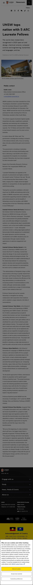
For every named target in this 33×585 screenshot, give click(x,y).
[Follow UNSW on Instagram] (15, 10)
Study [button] (4, 484)
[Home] (10, 2)
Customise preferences (16, 578)
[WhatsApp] (28, 10)
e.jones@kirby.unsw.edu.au (11, 96)
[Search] (29, 2)
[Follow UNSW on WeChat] (21, 10)
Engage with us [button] (7, 479)
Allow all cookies (16, 569)
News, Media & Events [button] (10, 489)
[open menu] (3, 2)
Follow (28, 8)
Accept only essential (16, 573)
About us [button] (5, 495)
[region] (16, 562)
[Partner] (19, 3)
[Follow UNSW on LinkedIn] (11, 10)
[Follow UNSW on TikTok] (25, 10)
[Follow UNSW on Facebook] (18, 10)
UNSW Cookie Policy (18, 564)
